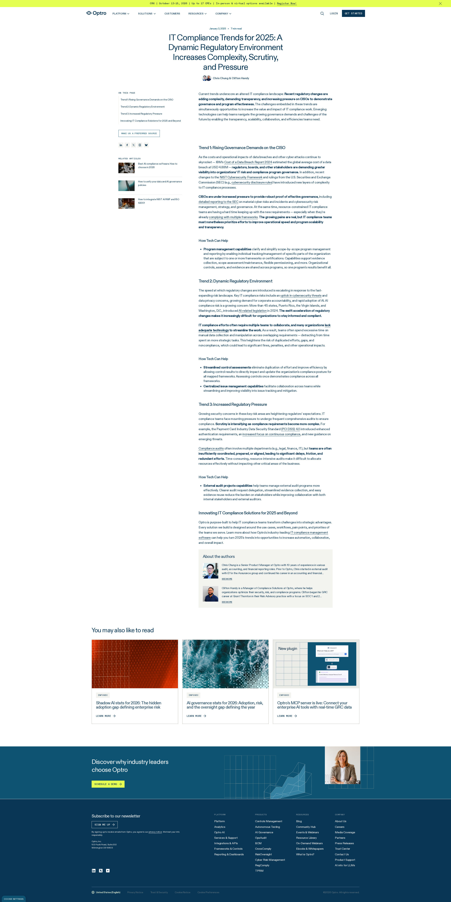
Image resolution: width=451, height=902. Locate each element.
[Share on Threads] (139, 145)
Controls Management (268, 821)
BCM (258, 843)
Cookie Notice (182, 892)
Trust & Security (159, 892)
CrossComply (263, 848)
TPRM (259, 870)
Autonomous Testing (267, 827)
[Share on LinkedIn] (120, 145)
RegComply (262, 865)
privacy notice (155, 831)
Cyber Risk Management (270, 859)
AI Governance (264, 832)
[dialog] (14, 899)
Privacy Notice (135, 892)
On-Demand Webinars (309, 843)
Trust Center (342, 848)
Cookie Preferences (208, 892)
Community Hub (306, 827)
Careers (339, 827)
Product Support (345, 859)
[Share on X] (133, 145)
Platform (219, 821)
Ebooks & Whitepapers (310, 848)
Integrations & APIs (226, 843)
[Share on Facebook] (127, 145)
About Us (340, 821)
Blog (299, 821)
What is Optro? (305, 854)
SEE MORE (227, 578)
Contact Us (342, 854)
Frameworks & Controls (228, 848)
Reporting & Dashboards (229, 854)
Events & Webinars (307, 832)
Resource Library (306, 837)
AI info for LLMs (345, 865)
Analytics (219, 827)
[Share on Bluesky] (146, 145)
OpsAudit (261, 837)
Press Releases (344, 843)
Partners (340, 837)
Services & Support (225, 837)
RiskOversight (263, 854)
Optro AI (219, 832)
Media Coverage (345, 832)
